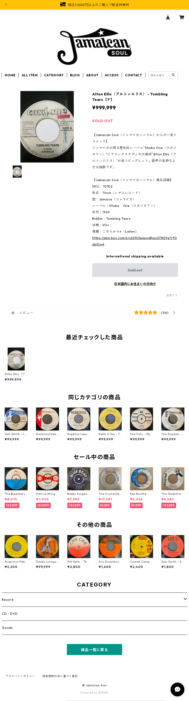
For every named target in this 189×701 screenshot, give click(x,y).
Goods (7, 628)
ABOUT (92, 75)
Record (8, 600)
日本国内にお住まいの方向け (135, 284)
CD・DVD (10, 614)
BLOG (75, 75)
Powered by (89, 692)
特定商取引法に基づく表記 (60, 676)
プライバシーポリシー (20, 676)
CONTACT (133, 75)
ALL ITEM (30, 75)
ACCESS (112, 75)
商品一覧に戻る (94, 649)
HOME (10, 75)
